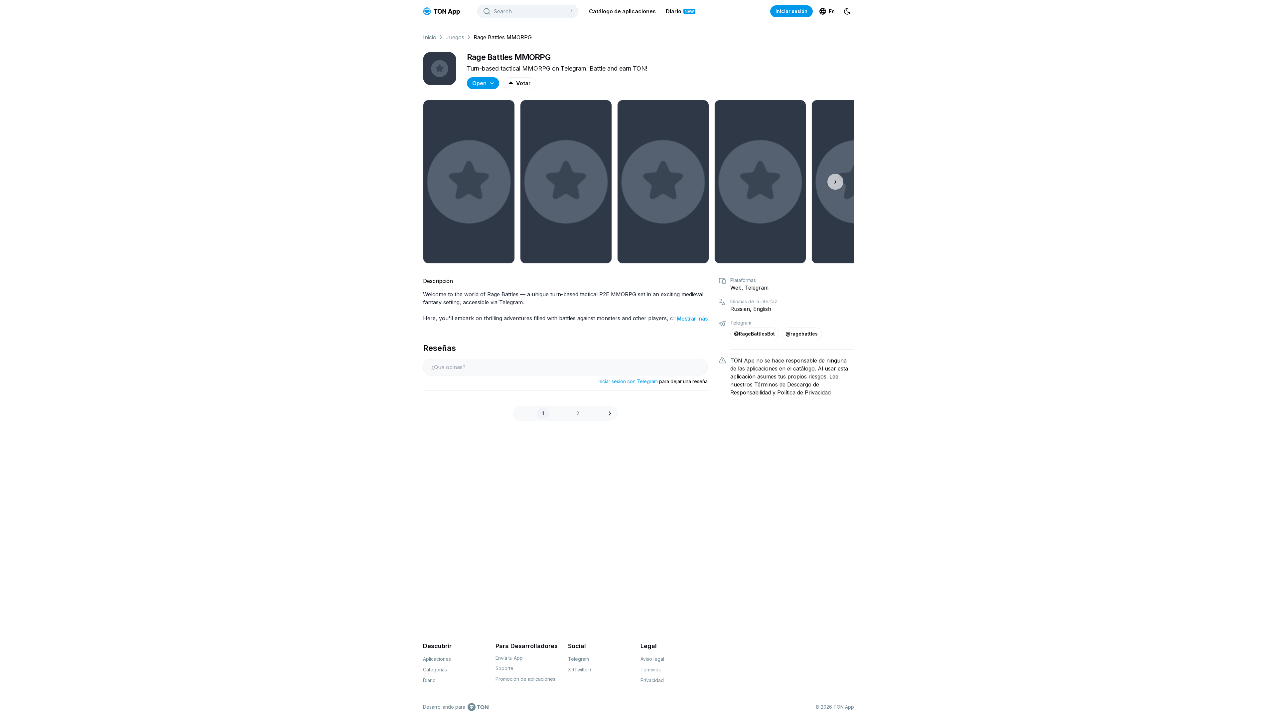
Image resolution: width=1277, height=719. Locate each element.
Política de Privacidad (804, 392)
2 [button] (577, 413)
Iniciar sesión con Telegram (628, 381)
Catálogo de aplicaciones (622, 11)
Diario (680, 11)
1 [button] (543, 413)
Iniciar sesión (791, 11)
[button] (612, 413)
